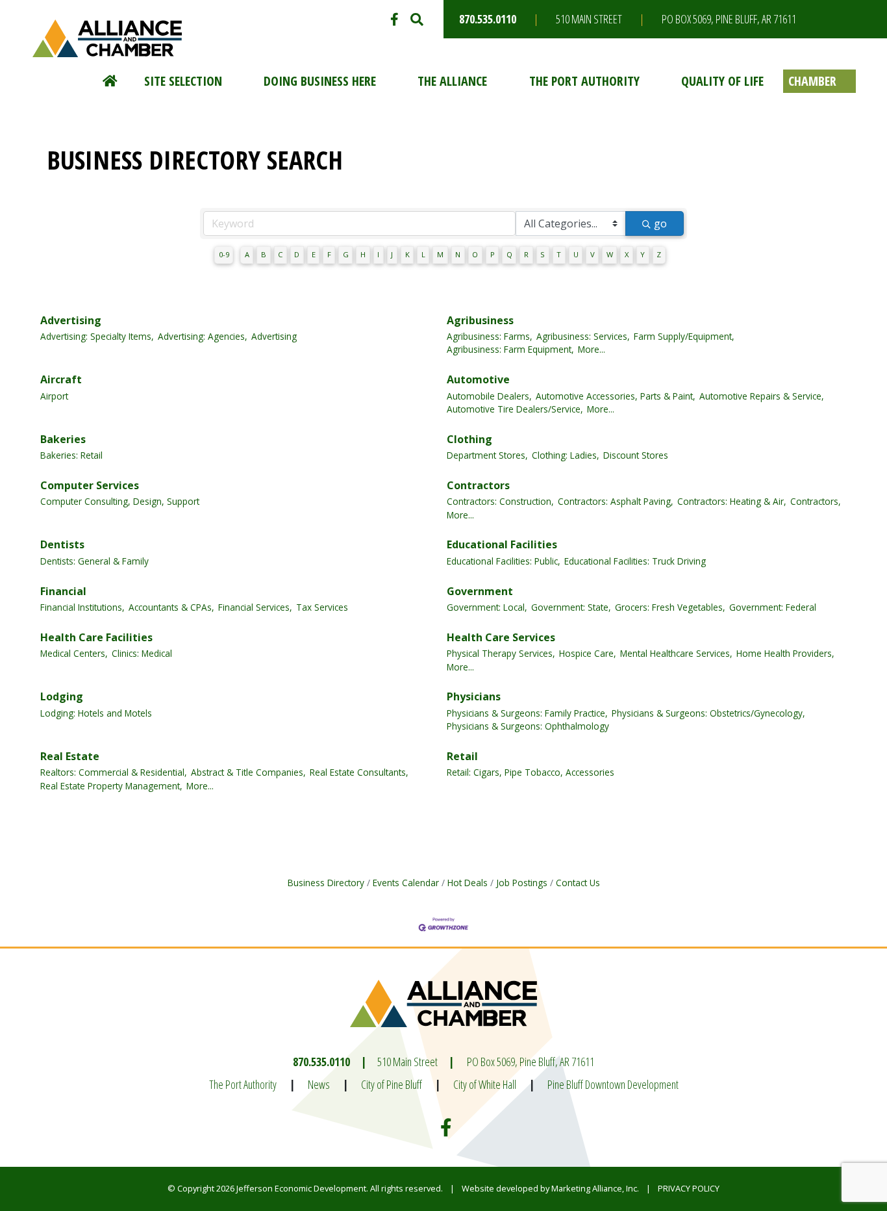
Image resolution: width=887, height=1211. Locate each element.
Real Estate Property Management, (111, 786)
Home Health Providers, (785, 653)
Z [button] (658, 254)
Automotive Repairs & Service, (761, 396)
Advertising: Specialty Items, (97, 336)
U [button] (576, 254)
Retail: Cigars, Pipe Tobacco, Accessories (530, 772)
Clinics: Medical (142, 653)
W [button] (609, 254)
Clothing (469, 439)
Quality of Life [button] (722, 81)
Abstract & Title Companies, (248, 772)
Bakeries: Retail (71, 455)
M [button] (440, 254)
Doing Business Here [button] (319, 81)
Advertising (70, 320)
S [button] (542, 254)
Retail (462, 756)
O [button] (475, 254)
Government (480, 591)
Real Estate (69, 756)
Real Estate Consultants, (359, 772)
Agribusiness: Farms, (489, 336)
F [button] (329, 254)
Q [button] (509, 254)
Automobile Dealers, (489, 396)
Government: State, (571, 607)
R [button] (526, 254)
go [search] (660, 223)
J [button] (392, 254)
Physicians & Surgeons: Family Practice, (527, 713)
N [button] (457, 254)
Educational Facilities (502, 544)
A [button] (247, 254)
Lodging (61, 696)
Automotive (478, 379)
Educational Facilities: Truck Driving (635, 561)
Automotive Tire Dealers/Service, (515, 409)
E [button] (314, 254)
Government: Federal (772, 607)
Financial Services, (255, 607)
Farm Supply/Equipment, (684, 336)
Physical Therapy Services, (501, 653)
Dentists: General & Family (94, 561)
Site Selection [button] (183, 81)
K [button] (407, 254)
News (319, 1084)
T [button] (558, 254)
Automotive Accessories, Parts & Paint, (615, 396)
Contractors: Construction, (500, 501)
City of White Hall (484, 1084)
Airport (54, 396)
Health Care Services (501, 637)
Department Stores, (487, 455)
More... (591, 349)
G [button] (346, 254)
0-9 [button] (224, 254)
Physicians (474, 696)
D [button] (296, 254)
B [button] (263, 254)
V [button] (592, 254)
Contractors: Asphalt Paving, (615, 501)
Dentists (62, 544)
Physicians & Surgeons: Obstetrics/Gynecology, (708, 713)
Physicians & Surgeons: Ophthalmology (528, 726)
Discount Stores (635, 455)
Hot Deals (467, 882)
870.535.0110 (487, 19)
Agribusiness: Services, (583, 336)
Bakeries (63, 439)
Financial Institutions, (82, 607)
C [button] (280, 254)
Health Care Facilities (96, 637)
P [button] (492, 254)
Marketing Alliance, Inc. (595, 1188)
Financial (63, 591)
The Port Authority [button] (584, 81)
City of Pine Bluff (391, 1084)
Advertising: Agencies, (202, 336)
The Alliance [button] (452, 81)
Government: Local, (487, 607)
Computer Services (89, 485)
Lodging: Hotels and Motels (96, 713)
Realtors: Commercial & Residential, (113, 772)
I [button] (378, 254)
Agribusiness (480, 320)
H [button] (363, 254)
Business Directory (326, 882)
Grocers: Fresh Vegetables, (670, 607)
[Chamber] (819, 81)
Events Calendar (406, 882)
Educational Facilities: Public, (503, 561)
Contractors (478, 485)
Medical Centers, (74, 653)
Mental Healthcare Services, (676, 653)
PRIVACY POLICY (688, 1188)
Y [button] (642, 254)
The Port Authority (243, 1084)
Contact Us (578, 882)
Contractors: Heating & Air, (731, 501)
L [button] (423, 254)
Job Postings (521, 882)
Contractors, (815, 501)
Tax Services (322, 607)
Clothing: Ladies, (565, 455)
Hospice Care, (587, 653)
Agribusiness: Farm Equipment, (510, 349)
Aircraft (61, 379)
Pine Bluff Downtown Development (613, 1084)
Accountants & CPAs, (171, 607)
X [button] (627, 254)
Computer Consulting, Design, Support (119, 501)
